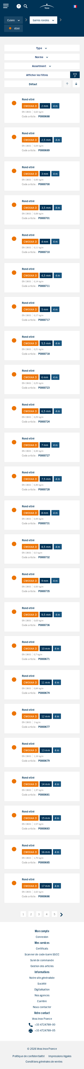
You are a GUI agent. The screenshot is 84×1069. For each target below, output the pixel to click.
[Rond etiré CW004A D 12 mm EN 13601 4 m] (14, 713)
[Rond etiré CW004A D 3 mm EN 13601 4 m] (14, 171)
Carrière (42, 1001)
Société (42, 983)
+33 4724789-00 (45, 1024)
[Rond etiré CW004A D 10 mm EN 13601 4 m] (14, 646)
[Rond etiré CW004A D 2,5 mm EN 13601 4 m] (14, 137)
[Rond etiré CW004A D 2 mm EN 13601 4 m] (14, 103)
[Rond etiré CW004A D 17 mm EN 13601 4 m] (14, 883)
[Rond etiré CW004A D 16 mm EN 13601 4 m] (14, 849)
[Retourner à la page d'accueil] (47, 6)
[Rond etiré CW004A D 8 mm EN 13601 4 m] (14, 510)
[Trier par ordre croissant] (67, 83)
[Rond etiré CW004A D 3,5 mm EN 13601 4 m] (14, 205)
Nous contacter (42, 1007)
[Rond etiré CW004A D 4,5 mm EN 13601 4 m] (14, 273)
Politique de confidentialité (28, 1056)
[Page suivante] (61, 914)
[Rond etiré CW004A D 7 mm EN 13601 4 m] (14, 442)
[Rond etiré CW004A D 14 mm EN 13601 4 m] (14, 781)
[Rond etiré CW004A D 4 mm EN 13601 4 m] (14, 239)
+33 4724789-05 (45, 1030)
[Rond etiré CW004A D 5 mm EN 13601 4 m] (14, 306)
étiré (17, 28)
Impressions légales (59, 1056)
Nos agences (42, 995)
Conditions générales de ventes (44, 1061)
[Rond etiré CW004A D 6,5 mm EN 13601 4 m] (14, 408)
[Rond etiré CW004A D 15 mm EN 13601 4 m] (14, 815)
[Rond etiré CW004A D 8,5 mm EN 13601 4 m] (14, 544)
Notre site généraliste (42, 977)
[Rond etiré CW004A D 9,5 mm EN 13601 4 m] (14, 612)
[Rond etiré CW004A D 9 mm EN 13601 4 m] (14, 578)
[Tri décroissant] (76, 83)
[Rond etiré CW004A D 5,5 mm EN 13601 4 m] (14, 340)
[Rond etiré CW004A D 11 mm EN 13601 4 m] (14, 679)
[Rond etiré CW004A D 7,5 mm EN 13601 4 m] (14, 476)
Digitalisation (42, 989)
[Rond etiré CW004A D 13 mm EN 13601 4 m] (14, 747)
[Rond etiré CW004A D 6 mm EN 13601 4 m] (14, 374)
